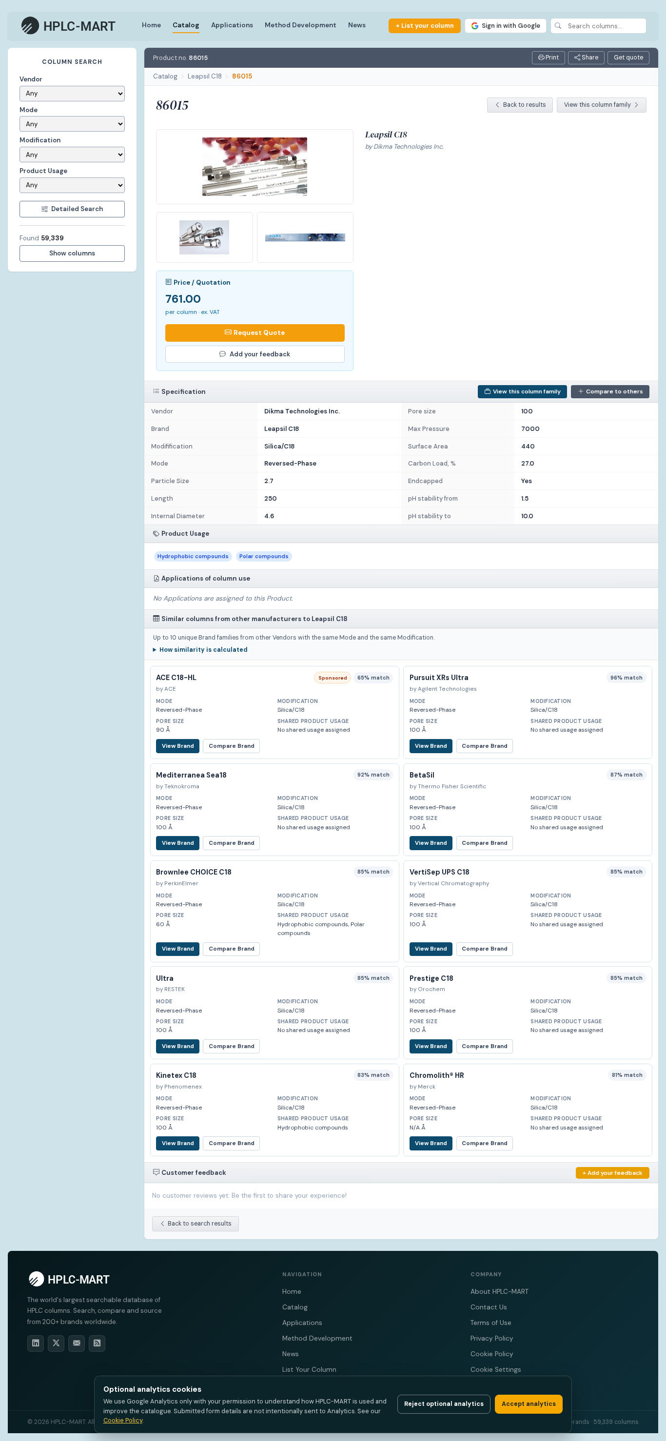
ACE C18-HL (176, 677)
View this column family (597, 105)
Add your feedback (260, 354)
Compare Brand (232, 746)
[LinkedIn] (35, 1343)
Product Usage (43, 171)
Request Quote (259, 333)
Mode (29, 110)
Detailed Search (77, 209)
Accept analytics (529, 1404)
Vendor (31, 79)
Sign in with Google (511, 25)
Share (589, 57)
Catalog (186, 25)
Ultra (165, 978)
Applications (232, 25)
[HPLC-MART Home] (69, 26)
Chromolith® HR (437, 1075)
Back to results (524, 105)
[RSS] (97, 1343)
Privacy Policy (491, 1338)
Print (551, 57)
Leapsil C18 (205, 76)
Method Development (300, 25)
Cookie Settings (495, 1369)
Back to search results (200, 1223)
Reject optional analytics (444, 1404)
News (357, 25)
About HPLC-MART (499, 1291)
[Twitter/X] (56, 1343)
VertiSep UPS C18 (440, 872)
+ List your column (425, 25)
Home (151, 25)
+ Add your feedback (613, 1173)
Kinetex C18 (176, 1075)
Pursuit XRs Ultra (439, 677)
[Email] (76, 1343)
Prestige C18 (431, 978)
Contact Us (488, 1307)
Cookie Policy (491, 1354)
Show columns (72, 253)
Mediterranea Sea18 (191, 775)
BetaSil (422, 775)
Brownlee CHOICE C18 (194, 872)
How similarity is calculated (203, 650)
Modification (40, 140)
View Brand (178, 746)
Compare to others (614, 391)
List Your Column (309, 1369)
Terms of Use (490, 1323)
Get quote (628, 57)
